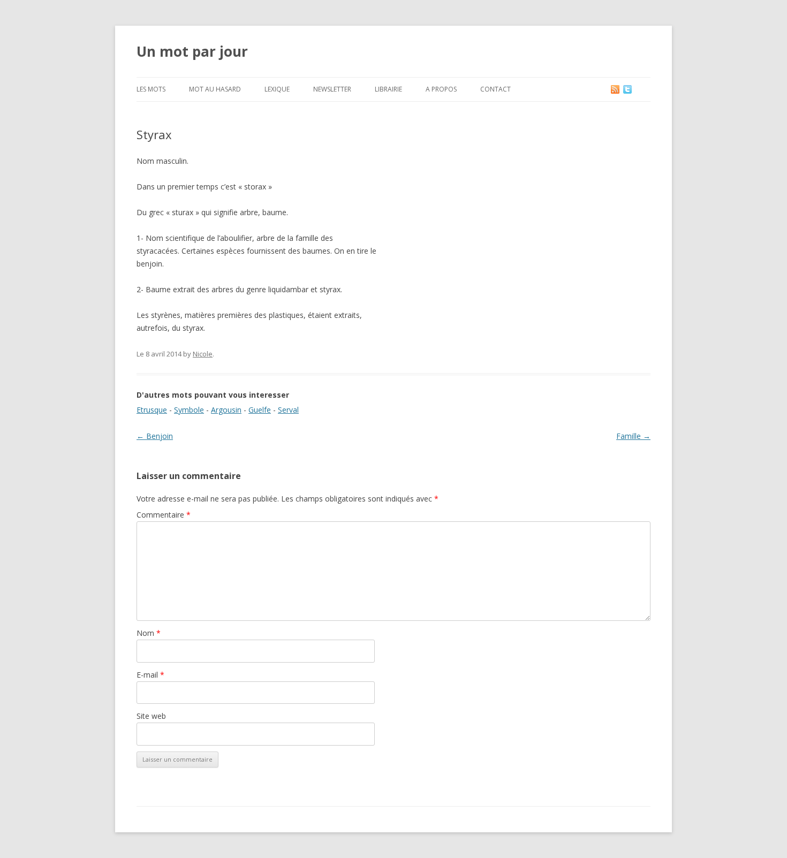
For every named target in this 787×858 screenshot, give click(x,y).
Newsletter (332, 89)
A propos (441, 89)
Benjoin (155, 436)
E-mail (150, 675)
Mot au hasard (215, 89)
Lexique (277, 89)
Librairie (388, 89)
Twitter (636, 89)
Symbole (189, 410)
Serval (288, 410)
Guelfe (259, 410)
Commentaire (164, 515)
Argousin (226, 410)
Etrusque (152, 410)
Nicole (203, 354)
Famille (633, 436)
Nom (149, 633)
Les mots (151, 89)
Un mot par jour (192, 51)
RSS (616, 89)
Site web (151, 716)
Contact (495, 89)
